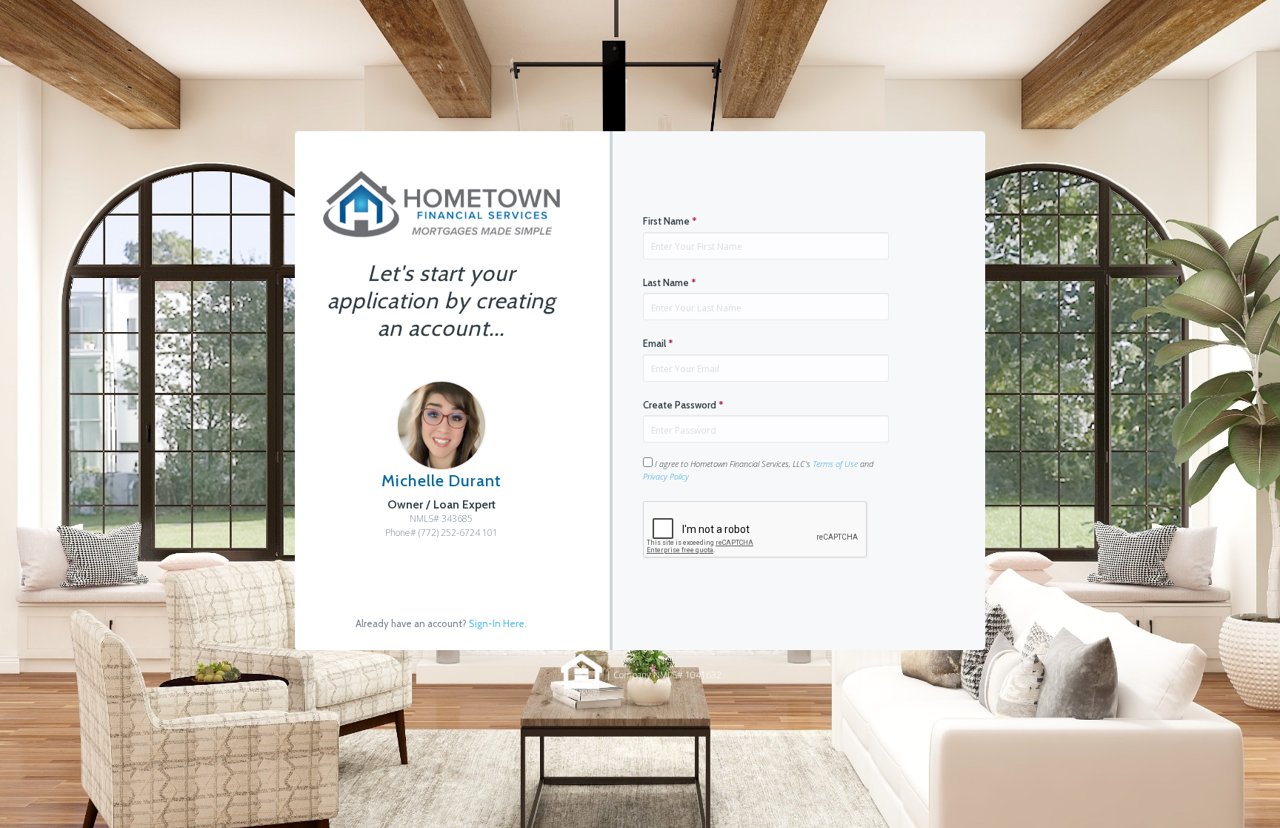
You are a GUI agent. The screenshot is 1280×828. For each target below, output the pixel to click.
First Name (670, 221)
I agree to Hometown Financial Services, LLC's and (758, 470)
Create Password (683, 405)
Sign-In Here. (498, 623)
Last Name (669, 282)
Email (658, 343)
